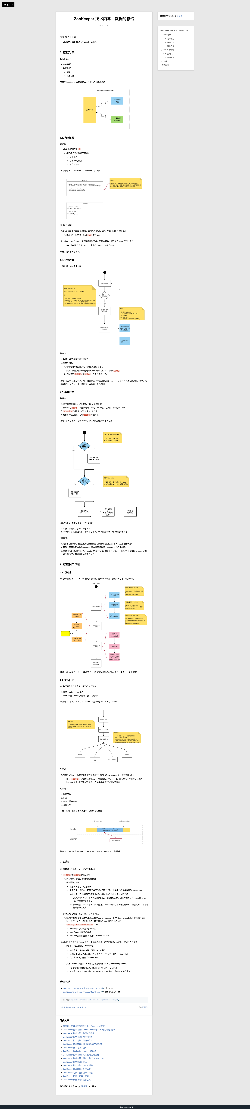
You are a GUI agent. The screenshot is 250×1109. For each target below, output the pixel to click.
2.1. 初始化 (168, 53)
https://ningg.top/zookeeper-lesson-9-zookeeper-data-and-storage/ (94, 1000)
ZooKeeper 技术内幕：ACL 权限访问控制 (81, 1054)
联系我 (144, 1007)
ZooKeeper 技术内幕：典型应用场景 (79, 1033)
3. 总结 (164, 61)
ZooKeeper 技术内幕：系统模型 (77, 1069)
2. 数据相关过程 (167, 50)
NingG (6, 4)
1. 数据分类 (166, 35)
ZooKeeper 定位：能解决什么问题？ (79, 1072)
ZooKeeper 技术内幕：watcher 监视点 (79, 1051)
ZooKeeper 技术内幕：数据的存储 (104, 18)
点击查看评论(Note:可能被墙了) (73, 1007)
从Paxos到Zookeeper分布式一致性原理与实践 (83, 988)
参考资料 (165, 65)
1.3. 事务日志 (168, 46)
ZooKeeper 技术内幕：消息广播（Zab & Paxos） (84, 1058)
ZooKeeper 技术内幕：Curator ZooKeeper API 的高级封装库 (89, 1029)
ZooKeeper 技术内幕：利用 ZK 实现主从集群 (82, 1044)
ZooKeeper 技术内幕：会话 (75, 1061)
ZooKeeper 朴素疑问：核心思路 (77, 1079)
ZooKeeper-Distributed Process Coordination (82, 991)
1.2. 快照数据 (168, 42)
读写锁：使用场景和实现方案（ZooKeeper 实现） (84, 1026)
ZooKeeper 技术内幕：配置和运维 (78, 1036)
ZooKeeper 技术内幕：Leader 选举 (78, 1065)
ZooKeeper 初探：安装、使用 (76, 1076)
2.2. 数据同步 (168, 57)
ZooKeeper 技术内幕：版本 (75, 1047)
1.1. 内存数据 (168, 38)
